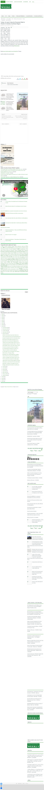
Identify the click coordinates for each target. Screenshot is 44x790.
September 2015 (6, 332)
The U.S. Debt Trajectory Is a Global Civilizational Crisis (10, 176)
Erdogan (9, 252)
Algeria (2, 247)
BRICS (24, 247)
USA (19, 270)
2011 (3, 381)
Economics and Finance (5, 251)
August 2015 (5, 333)
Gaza (27, 252)
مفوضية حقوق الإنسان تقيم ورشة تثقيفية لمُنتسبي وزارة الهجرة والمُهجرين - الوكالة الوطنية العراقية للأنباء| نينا (34, 775)
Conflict (18, 249)
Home (3, 15)
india (13, 255)
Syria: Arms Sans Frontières (5, 227)
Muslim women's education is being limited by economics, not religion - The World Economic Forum (35, 708)
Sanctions (26, 264)
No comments (12, 25)
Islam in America (15, 256)
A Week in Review (4, 246)
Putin (6, 263)
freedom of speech (22, 252)
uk (9, 270)
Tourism (9, 268)
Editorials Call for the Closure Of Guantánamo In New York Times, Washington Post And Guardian (37, 550)
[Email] (1, 786)
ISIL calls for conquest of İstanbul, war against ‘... (11, 346)
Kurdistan (16, 258)
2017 (3, 323)
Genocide (2, 254)
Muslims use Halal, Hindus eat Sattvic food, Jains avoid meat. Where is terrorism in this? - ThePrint (35, 642)
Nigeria (17, 260)
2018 (3, 321)
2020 (3, 318)
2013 (3, 378)
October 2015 (5, 330)
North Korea (21, 260)
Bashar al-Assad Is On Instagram (10, 234)
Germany (5, 254)
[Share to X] (20, 79)
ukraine (11, 270)
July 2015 (4, 366)
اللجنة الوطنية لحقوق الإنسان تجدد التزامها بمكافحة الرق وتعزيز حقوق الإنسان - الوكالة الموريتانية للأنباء (35, 761)
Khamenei (13, 258)
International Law (4, 256)
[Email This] (24, 79)
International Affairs (24, 255)
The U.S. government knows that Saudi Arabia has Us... (12, 336)
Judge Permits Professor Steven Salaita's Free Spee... (11, 360)
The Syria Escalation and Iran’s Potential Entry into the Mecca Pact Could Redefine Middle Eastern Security (35, 432)
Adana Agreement (18, 246)
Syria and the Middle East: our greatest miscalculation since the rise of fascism (14, 210)
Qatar (8, 263)
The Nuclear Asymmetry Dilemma (32, 477)
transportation (13, 268)
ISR (16, 783)
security (21, 266)
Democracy (8, 250)
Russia (20, 264)
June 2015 (4, 367)
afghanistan (23, 246)
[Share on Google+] (22, 79)
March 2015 (5, 372)
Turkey (22, 76)
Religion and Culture (20, 263)
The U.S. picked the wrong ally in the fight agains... (11, 358)
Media (6, 259)
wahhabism (3, 78)
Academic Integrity (11, 246)
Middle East (10, 259)
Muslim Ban (20, 259)
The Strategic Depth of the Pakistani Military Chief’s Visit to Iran (11, 169)
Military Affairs (16, 259)
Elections (26, 251)
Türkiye (26, 268)
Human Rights (6, 76)
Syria (2, 269)
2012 (3, 379)
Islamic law (2, 258)
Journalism (9, 258)
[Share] (1, 788)
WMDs (8, 271)
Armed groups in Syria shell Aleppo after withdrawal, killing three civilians (37, 578)
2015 (3, 326)
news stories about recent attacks (10, 51)
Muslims (24, 259)
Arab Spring (10, 247)
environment (5, 252)
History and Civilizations (21, 254)
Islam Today (20, 256)
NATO (15, 260)
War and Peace (8, 78)
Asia (22, 247)
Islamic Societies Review (18, 1)
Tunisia (17, 268)
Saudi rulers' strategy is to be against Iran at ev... (11, 363)
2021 (3, 317)
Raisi (15, 263)
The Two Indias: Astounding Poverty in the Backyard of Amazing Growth (37, 488)
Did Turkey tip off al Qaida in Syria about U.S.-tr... (11, 339)
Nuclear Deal (26, 260)
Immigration (10, 255)
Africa (27, 246)
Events (15, 252)
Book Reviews (25, 1)
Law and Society (21, 258)
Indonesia (15, 255)
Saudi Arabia (4, 266)
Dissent (19, 250)
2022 (3, 315)
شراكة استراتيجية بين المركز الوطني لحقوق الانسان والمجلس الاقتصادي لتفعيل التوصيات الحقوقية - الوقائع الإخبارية (35, 756)
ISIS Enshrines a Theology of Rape (8, 352)
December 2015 (5, 327)
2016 (3, 324)
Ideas (7, 255)
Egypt (24, 251)
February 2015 (5, 373)
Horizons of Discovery (31, 480)
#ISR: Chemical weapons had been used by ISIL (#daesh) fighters (10, 109)
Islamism (6, 258)
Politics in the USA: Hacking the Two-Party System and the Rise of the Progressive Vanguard (34, 474)
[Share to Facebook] (18, 79)
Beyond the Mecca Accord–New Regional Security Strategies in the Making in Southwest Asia (35, 466)
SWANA (26, 267)
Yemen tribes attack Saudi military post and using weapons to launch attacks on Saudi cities (37, 538)
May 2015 (4, 369)
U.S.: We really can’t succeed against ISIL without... (11, 351)
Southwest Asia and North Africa (16, 267)
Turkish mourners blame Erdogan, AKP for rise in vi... (11, 342)
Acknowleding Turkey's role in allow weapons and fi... (11, 345)
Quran (10, 263)
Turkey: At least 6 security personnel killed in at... (11, 355)
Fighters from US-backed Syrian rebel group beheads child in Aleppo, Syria (37, 573)
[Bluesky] (1, 784)
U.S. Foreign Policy (4, 270)
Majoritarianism (3, 259)
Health (15, 254)
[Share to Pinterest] (27, 79)
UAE (8, 270)
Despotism (12, 250)
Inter (18, 255)
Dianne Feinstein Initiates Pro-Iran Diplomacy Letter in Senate (15, 206)
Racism (12, 263)
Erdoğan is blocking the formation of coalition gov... (11, 364)
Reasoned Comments (9, 1)
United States (16, 270)
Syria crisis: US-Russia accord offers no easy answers (14, 213)
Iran (8, 256)
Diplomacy (16, 250)
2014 (3, 376)
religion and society (9, 264)
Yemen (26, 271)
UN (13, 270)
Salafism (23, 264)
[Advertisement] (23, 11)
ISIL (10, 76)
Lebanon (26, 258)
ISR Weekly (3, 1)
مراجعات (33, 1)
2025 (3, 314)
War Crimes (5, 271)
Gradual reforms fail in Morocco (37, 561)
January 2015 (5, 375)
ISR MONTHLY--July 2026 (5, 173)
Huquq (5, 255)
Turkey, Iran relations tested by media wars (10, 349)
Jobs (30, 1)
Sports (24, 267)
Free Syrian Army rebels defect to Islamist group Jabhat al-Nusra (16, 222)
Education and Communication (16, 251)
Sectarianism (18, 266)
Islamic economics (25, 256)
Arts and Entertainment (17, 247)
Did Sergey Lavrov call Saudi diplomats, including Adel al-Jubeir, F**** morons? (7, 117)
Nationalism (12, 260)
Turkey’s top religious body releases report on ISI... (11, 357)
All (3, 247)
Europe (12, 252)
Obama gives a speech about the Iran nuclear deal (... (11, 361)
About (24, 783)
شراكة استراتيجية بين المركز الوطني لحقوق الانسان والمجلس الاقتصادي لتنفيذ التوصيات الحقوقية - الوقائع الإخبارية (35, 766)
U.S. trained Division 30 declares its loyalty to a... (11, 348)
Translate (35, 393)
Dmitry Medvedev (25, 250)
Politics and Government (16, 76)
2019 (3, 320)
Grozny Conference (10, 254)
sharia (24, 266)
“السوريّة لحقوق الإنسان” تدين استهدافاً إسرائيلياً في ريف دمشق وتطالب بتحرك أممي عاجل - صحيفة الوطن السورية (35, 771)
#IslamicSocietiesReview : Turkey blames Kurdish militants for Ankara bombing (10, 103)
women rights (12, 271)
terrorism (6, 268)
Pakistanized (16, 45)
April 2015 (4, 370)
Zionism (2, 272)
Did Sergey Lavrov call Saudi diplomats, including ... (11, 354)
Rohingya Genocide (15, 264)
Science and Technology (11, 266)
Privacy (27, 783)
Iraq (9, 256)
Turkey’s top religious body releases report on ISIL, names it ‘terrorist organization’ (21, 117)
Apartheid (6, 247)
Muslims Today (7, 260)
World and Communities (20, 271)
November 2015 (5, 329)
